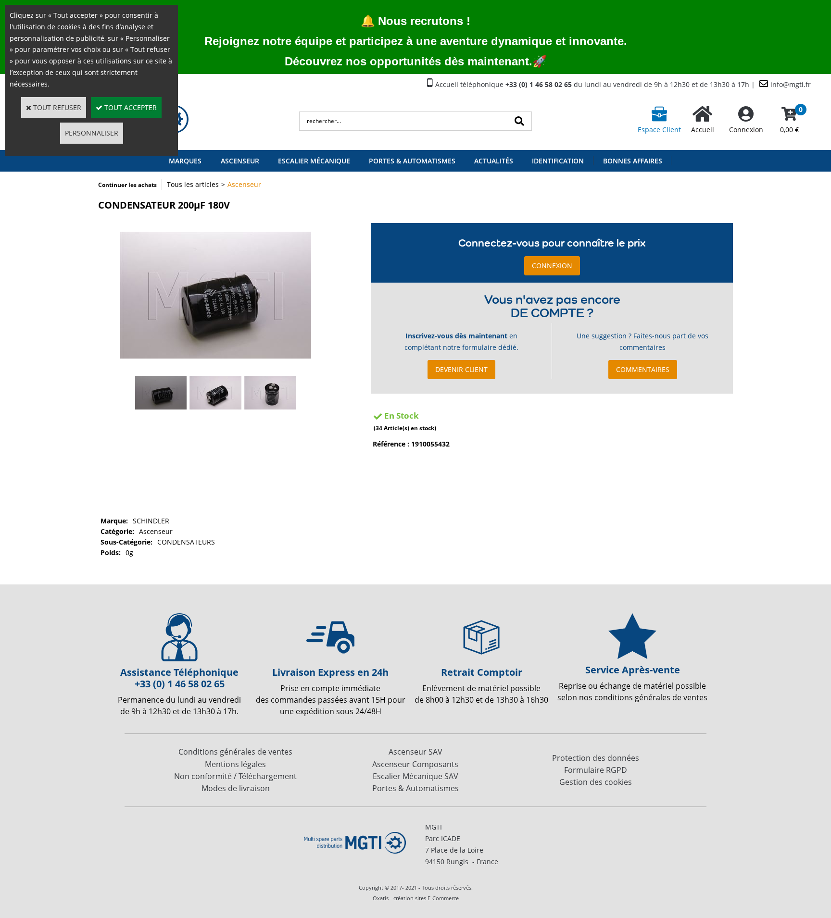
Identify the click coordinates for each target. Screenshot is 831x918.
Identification (558, 160)
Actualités (493, 160)
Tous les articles (193, 184)
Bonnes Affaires (632, 160)
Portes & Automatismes (412, 160)
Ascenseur (240, 160)
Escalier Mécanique (314, 160)
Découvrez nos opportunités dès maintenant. (408, 61)
